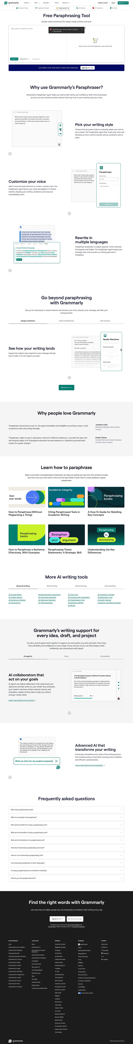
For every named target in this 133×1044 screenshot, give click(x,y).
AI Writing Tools (59, 974)
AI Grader (58, 1011)
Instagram (106, 953)
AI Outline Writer (15, 597)
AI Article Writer (15, 595)
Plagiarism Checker (60, 947)
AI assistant (35, 961)
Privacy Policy (52, 926)
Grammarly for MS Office (16, 971)
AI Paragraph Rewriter (47, 597)
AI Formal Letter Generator (79, 597)
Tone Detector (59, 977)
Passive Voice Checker (61, 1029)
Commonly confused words (39, 988)
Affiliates (80, 962)
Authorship (58, 1005)
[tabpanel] (66, 351)
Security (80, 984)
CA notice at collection (84, 981)
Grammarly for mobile (15, 977)
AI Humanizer (59, 956)
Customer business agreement (86, 978)
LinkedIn (105, 959)
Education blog (36, 982)
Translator (58, 968)
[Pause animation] (10, 153)
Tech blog (34, 979)
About (80, 947)
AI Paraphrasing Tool (76, 600)
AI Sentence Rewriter (47, 600)
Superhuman (83, 944)
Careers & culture (83, 956)
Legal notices (82, 990)
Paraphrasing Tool (60, 965)
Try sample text (36, 59)
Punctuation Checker (61, 1026)
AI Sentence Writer (76, 603)
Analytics (57, 999)
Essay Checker (59, 962)
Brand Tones (58, 1002)
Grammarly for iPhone (15, 980)
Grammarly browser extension (17, 956)
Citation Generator (60, 959)
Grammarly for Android (15, 987)
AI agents (57, 950)
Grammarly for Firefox (15, 965)
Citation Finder (59, 1008)
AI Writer (71, 605)
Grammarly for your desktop (17, 947)
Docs (10, 944)
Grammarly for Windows (15, 950)
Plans (33, 944)
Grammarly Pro (36, 947)
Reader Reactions (60, 1014)
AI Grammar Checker (106, 595)
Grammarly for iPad (14, 983)
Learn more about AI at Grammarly (89, 765)
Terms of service (82, 975)
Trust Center (81, 969)
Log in (113, 3)
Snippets (57, 996)
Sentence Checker (60, 1023)
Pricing (57, 3)
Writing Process (36, 973)
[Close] (82, 29)
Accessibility (81, 987)
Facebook (105, 950)
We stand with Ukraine (84, 950)
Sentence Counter (60, 990)
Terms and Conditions (74, 925)
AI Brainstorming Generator (49, 595)
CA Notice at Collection (78, 926)
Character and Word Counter (109, 603)
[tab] (28, 321)
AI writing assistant (37, 970)
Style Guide (58, 993)
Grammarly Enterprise (38, 955)
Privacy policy (82, 972)
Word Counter (59, 980)
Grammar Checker (60, 944)
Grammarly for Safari (14, 962)
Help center (104, 944)
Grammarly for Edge (14, 968)
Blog (33, 976)
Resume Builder (59, 1017)
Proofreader (58, 1032)
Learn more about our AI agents (21, 700)
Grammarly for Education (39, 958)
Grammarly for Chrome (15, 959)
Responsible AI (82, 953)
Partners (80, 966)
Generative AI (36, 967)
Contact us (104, 947)
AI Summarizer (15, 603)
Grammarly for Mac (14, 953)
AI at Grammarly (36, 964)
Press (79, 959)
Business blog (35, 985)
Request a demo (103, 3)
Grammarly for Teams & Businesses (38, 951)
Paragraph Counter (60, 987)
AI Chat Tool (73, 595)
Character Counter (60, 983)
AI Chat (57, 971)
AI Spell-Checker (104, 600)
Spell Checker (59, 1020)
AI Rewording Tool (105, 597)
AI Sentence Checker (17, 600)
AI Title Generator (45, 603)
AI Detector (58, 953)
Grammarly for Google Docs (16, 974)
